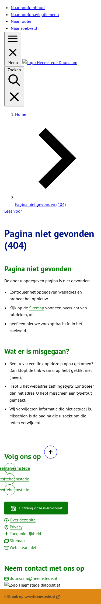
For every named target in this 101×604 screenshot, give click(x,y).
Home (20, 114)
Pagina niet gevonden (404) (40, 204)
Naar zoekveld (24, 28)
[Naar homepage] (49, 62)
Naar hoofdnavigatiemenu (35, 14)
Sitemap (36, 307)
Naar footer (21, 21)
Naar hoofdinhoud (28, 7)
